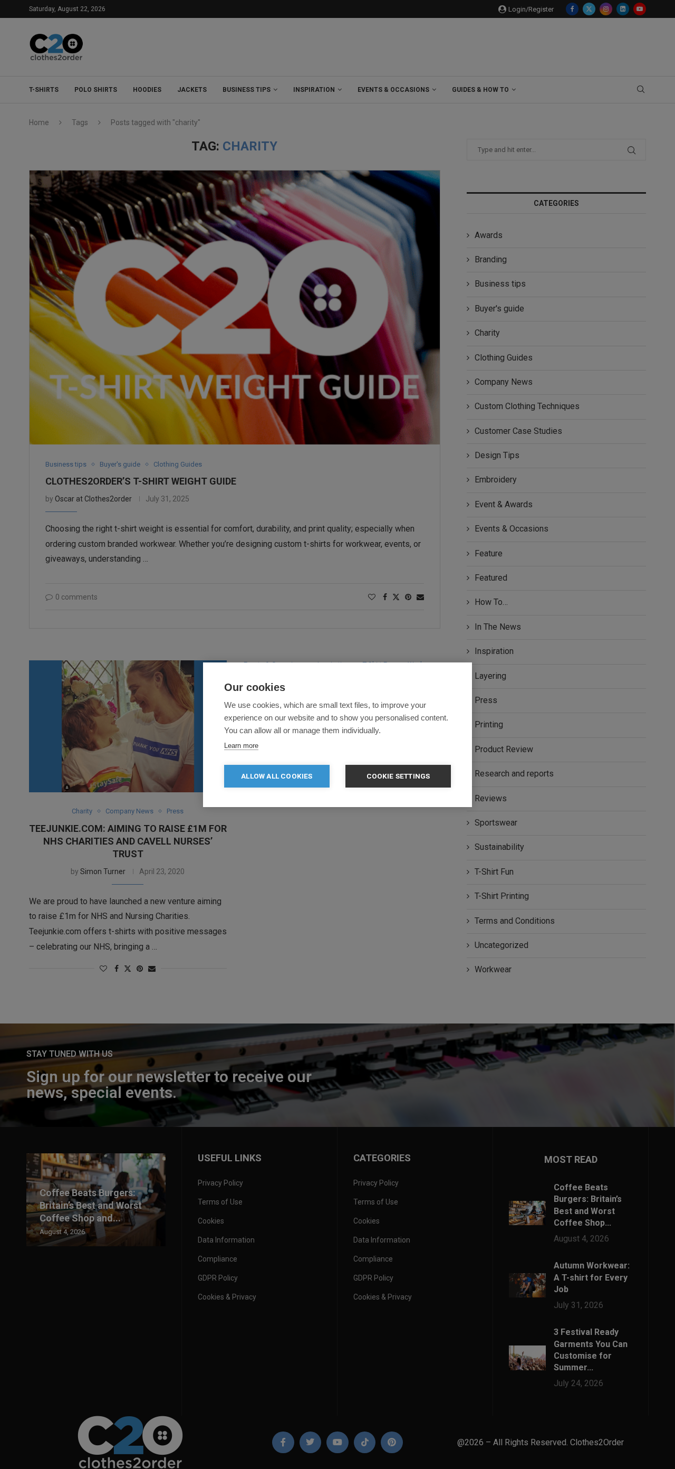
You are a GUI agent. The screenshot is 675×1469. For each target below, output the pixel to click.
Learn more (241, 746)
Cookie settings (398, 776)
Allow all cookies (276, 776)
